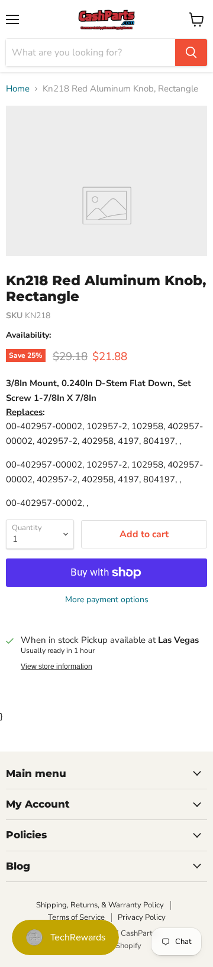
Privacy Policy (142, 917)
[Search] (191, 52)
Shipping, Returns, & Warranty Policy (100, 905)
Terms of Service (76, 917)
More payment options (107, 600)
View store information (56, 666)
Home (18, 89)
